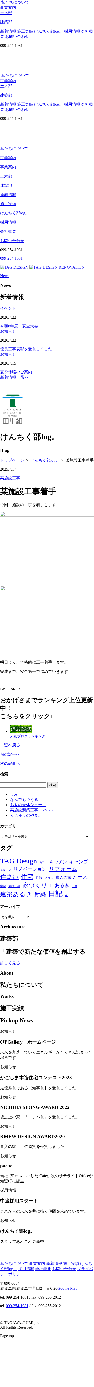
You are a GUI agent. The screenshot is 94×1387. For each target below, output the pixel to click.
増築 (3, 886)
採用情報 (72, 31)
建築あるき (16, 894)
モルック (5, 869)
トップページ (12, 460)
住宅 (27, 876)
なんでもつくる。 (26, 799)
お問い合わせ (17, 36)
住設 (39, 878)
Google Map (67, 1288)
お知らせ (8, 331)
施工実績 (25, 31)
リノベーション (30, 869)
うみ (14, 794)
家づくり (35, 885)
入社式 (49, 878)
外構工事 (14, 886)
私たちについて (15, 2)
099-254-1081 (17, 1306)
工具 (74, 886)
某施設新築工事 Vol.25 (31, 810)
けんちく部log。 (48, 31)
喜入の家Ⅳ (65, 877)
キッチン (58, 862)
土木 (83, 877)
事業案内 (8, 7)
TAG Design (18, 861)
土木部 (6, 176)
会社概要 (8, 231)
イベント (8, 308)
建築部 (6, 185)
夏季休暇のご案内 (16, 372)
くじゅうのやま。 (26, 815)
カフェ (43, 862)
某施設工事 (10, 478)
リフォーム (63, 869)
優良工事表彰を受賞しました (26, 349)
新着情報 (8, 31)
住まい (9, 876)
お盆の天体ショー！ (28, 805)
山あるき (60, 885)
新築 (40, 894)
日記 (55, 894)
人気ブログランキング (27, 736)
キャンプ (78, 861)
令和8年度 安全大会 (19, 326)
